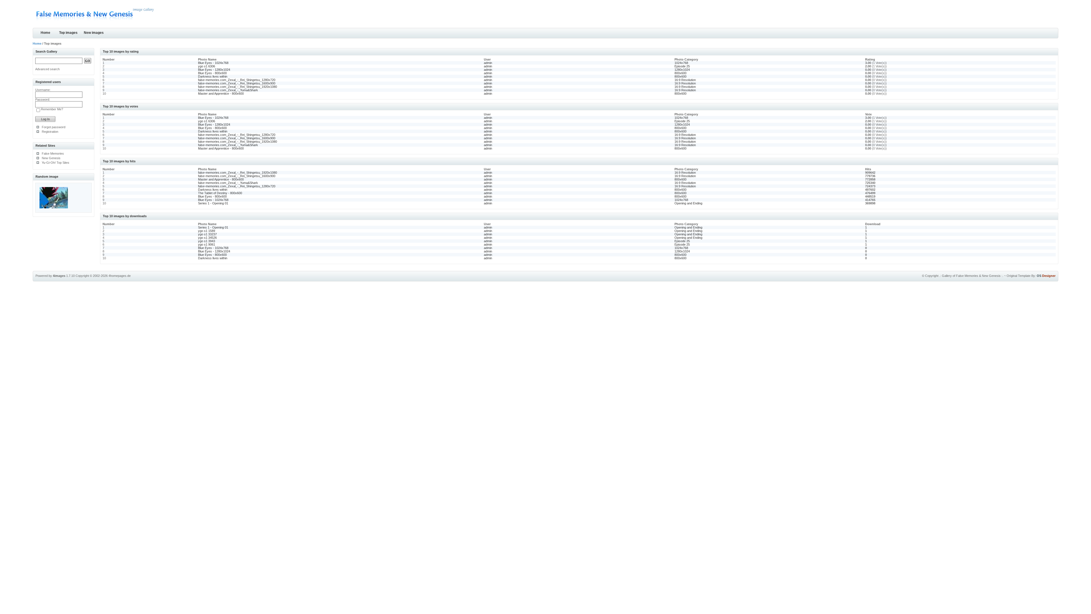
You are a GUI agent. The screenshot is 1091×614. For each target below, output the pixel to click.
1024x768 (681, 63)
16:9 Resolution (685, 80)
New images (94, 33)
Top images (68, 33)
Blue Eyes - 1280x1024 (214, 69)
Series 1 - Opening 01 (213, 203)
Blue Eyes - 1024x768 (213, 63)
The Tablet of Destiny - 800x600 (220, 193)
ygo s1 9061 (206, 244)
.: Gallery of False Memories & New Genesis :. (971, 275)
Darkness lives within (212, 76)
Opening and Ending (688, 203)
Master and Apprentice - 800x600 (221, 93)
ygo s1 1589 (206, 231)
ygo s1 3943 (206, 241)
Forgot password (53, 127)
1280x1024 (682, 69)
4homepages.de (120, 275)
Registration (50, 131)
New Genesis (51, 158)
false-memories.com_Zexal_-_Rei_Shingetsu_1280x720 (236, 80)
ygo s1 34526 (207, 237)
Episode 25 (682, 66)
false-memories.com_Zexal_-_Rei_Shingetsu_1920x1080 (237, 86)
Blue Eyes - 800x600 (212, 73)
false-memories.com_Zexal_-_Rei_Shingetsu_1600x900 (236, 83)
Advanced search (47, 69)
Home (45, 33)
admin (488, 63)
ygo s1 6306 (206, 66)
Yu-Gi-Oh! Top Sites (55, 162)
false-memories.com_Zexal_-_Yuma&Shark (228, 90)
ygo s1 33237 (207, 234)
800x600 (680, 73)
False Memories (53, 153)
